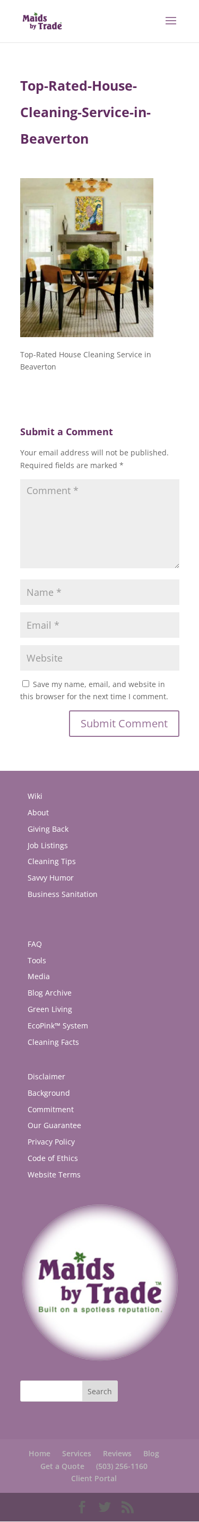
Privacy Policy (51, 1142)
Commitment (51, 1109)
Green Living (50, 1009)
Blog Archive (50, 993)
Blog (151, 1453)
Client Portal (94, 1478)
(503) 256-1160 (122, 1466)
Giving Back (48, 829)
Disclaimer (46, 1076)
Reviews (117, 1453)
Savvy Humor (51, 878)
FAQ (35, 944)
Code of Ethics (53, 1158)
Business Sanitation (63, 894)
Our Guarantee (54, 1125)
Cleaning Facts (53, 1042)
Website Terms (54, 1174)
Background (49, 1093)
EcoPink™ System (58, 1025)
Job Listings (48, 845)
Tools (37, 960)
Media (39, 976)
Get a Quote (62, 1466)
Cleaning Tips (52, 861)
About (38, 812)
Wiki (35, 796)
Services (76, 1453)
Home (39, 1453)
